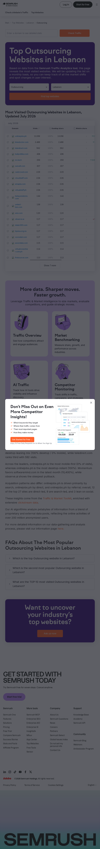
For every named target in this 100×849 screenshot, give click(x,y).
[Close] (91, 402)
